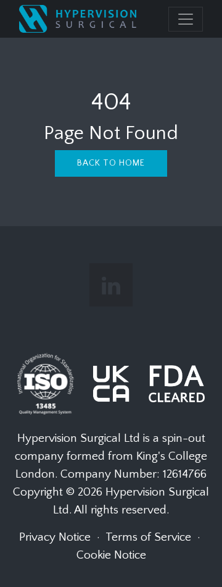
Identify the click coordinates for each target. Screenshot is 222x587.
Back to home (111, 163)
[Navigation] (185, 19)
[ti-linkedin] (111, 284)
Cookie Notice (111, 555)
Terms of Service (148, 537)
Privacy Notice (55, 537)
